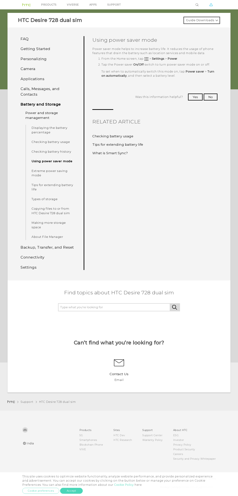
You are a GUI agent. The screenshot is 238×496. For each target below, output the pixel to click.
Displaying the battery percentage (49, 130)
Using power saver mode (52, 161)
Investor (178, 440)
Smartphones (88, 440)
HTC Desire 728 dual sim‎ (57, 402)
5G (81, 435)
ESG (176, 435)
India (30, 443)
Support (27, 402)
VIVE (82, 449)
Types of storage (44, 199)
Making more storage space (49, 225)
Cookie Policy (124, 484)
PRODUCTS (48, 4)
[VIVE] (211, 5)
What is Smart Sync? (110, 153)
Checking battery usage (51, 142)
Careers (178, 454)
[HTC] (26, 5)
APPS (93, 4)
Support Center (152, 435)
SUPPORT (114, 4)
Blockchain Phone (91, 444)
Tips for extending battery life (52, 187)
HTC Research (122, 440)
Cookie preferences (41, 490)
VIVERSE (73, 4)
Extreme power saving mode (49, 173)
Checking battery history (51, 151)
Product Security (184, 449)
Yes (195, 97)
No (210, 97)
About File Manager (47, 237)
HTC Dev (119, 435)
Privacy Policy (182, 444)
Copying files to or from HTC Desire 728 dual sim (51, 211)
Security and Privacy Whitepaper (194, 458)
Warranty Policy (152, 440)
